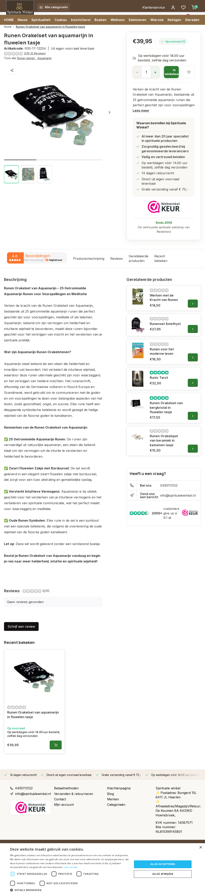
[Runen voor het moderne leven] (138, 350)
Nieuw (22, 20)
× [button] (200, 847)
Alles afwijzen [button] (162, 874)
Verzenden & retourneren (73, 794)
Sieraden (192, 20)
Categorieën (116, 805)
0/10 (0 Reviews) (35, 53)
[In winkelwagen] (56, 745)
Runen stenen (26, 58)
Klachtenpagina (119, 788)
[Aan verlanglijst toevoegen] (59, 655)
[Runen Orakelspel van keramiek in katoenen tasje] (138, 437)
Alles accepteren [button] (162, 864)
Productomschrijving (88, 259)
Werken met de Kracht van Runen (164, 297)
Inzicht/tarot (80, 20)
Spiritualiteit (40, 20)
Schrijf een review (21, 626)
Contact (60, 799)
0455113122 (169, 485)
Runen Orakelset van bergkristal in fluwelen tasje (166, 407)
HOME (9, 20)
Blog (110, 794)
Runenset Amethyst (165, 324)
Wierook (157, 20)
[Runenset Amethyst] (138, 325)
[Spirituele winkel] (20, 7)
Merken (113, 799)
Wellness (118, 20)
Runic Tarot (159, 378)
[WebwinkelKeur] (164, 206)
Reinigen (174, 20)
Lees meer (141, 110)
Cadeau (60, 20)
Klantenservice (153, 7)
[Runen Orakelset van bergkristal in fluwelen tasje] (138, 404)
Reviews (116, 259)
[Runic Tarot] (138, 379)
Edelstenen (137, 20)
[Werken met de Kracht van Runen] (138, 297)
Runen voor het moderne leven (162, 351)
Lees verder (71, 867)
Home (7, 26)
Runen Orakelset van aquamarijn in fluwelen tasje (50, 26)
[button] (110, 112)
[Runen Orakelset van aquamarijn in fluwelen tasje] (34, 675)
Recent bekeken (160, 258)
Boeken (100, 20)
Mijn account (64, 805)
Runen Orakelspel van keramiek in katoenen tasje (164, 440)
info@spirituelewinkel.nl (178, 495)
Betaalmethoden (66, 788)
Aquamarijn (44, 58)
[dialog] (102, 869)
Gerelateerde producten (138, 258)
